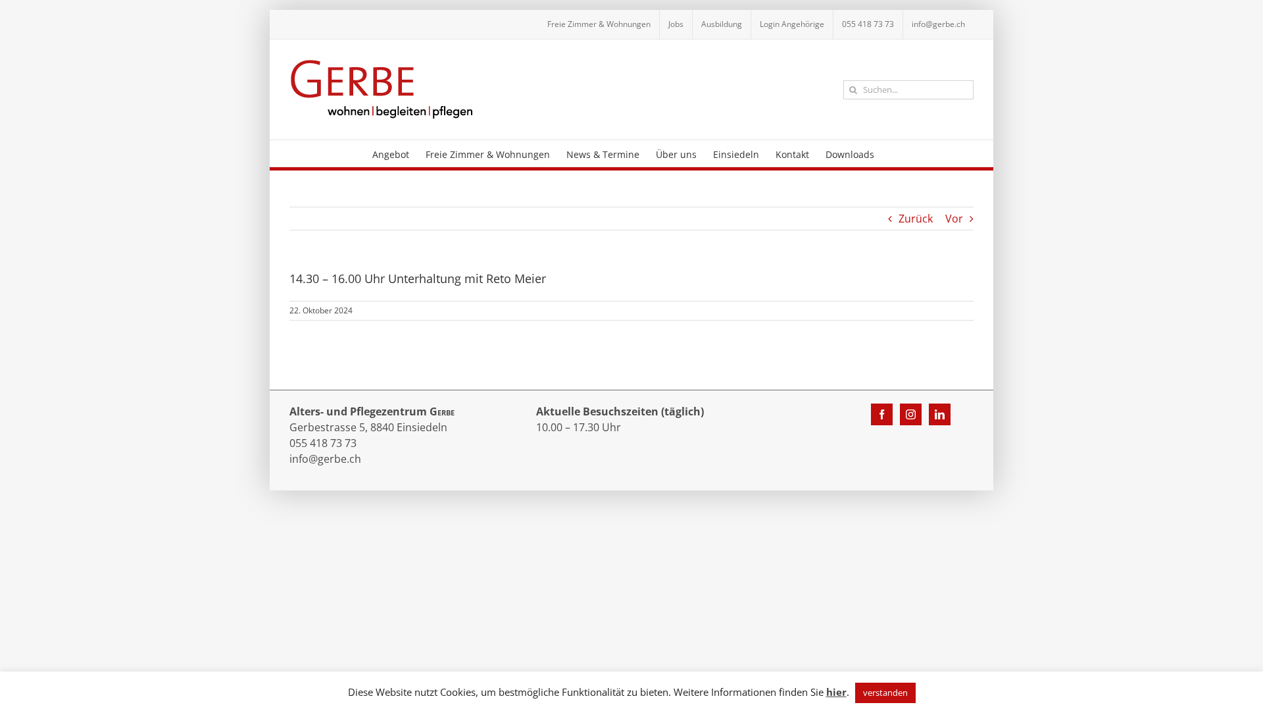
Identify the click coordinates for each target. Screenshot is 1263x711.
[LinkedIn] (940, 414)
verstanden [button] (885, 692)
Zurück (916, 218)
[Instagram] (911, 414)
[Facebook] (882, 414)
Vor (954, 218)
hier (836, 691)
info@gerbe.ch (325, 459)
